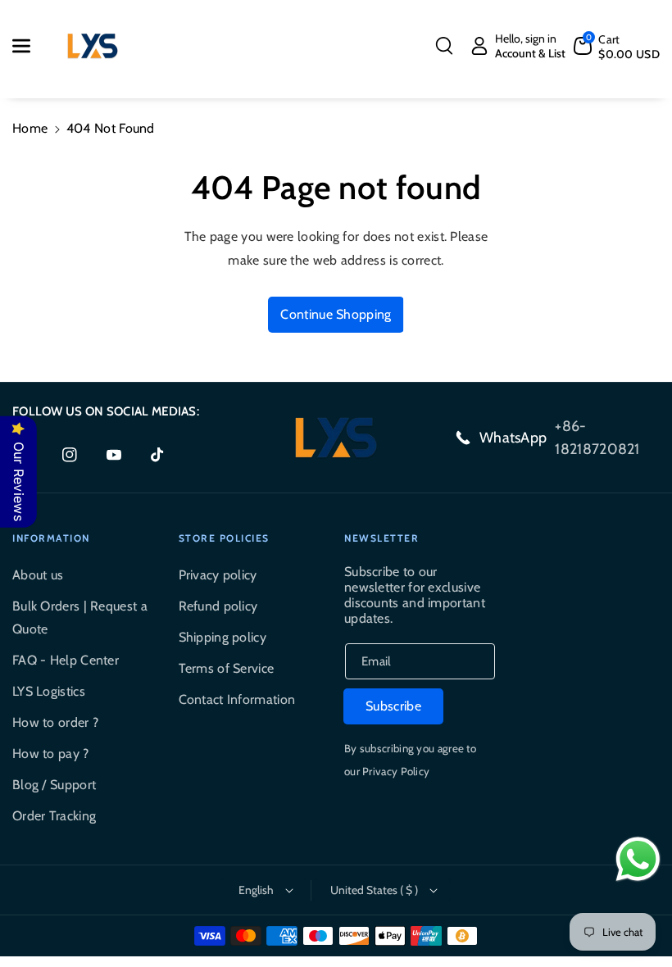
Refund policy (218, 606)
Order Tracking (54, 816)
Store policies (224, 538)
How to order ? (55, 722)
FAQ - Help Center (65, 660)
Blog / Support (54, 784)
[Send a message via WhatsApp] (638, 859)
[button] (30, 46)
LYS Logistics (48, 691)
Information (51, 538)
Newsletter (381, 538)
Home (30, 128)
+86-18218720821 (597, 437)
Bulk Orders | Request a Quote (80, 617)
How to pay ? (50, 753)
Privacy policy (218, 575)
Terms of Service (227, 668)
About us (37, 575)
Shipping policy (223, 637)
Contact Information (237, 699)
